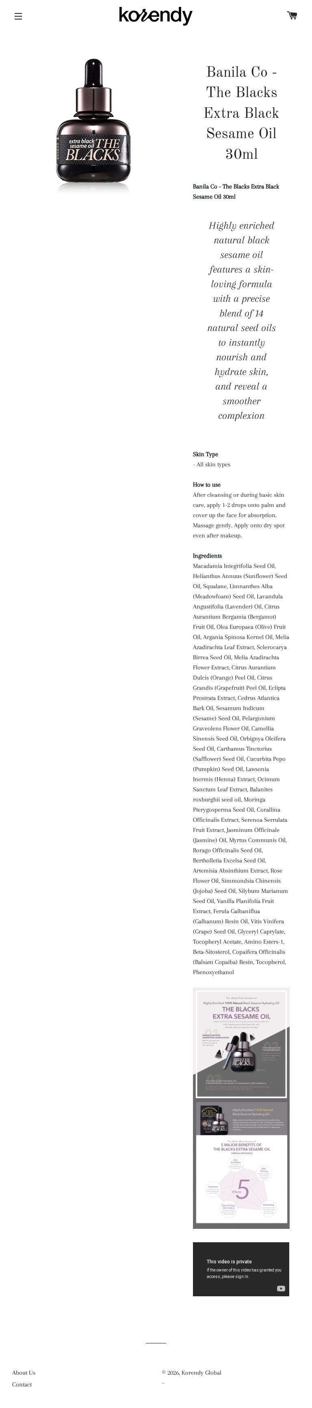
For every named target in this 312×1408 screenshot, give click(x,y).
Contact (22, 1384)
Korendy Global (201, 1372)
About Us (23, 1372)
